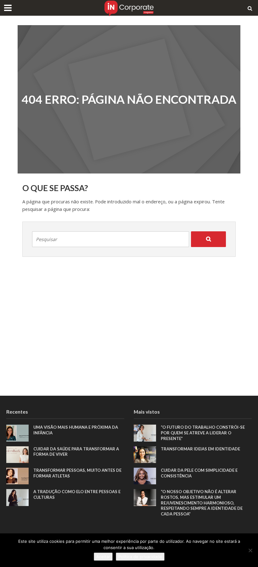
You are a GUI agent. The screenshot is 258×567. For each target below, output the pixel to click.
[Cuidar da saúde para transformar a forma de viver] (17, 454)
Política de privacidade (140, 556)
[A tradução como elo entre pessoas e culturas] (17, 497)
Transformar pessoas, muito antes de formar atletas (77, 473)
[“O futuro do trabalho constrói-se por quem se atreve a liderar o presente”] (145, 433)
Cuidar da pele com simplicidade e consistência (199, 473)
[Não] (250, 550)
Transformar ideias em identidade (200, 448)
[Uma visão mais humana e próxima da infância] (17, 433)
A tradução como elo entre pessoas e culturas (77, 494)
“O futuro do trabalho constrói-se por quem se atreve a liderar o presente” (203, 433)
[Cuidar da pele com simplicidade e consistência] (145, 475)
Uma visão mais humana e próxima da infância (75, 430)
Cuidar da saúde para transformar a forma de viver (76, 451)
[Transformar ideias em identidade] (145, 454)
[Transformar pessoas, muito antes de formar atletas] (17, 475)
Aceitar (103, 556)
